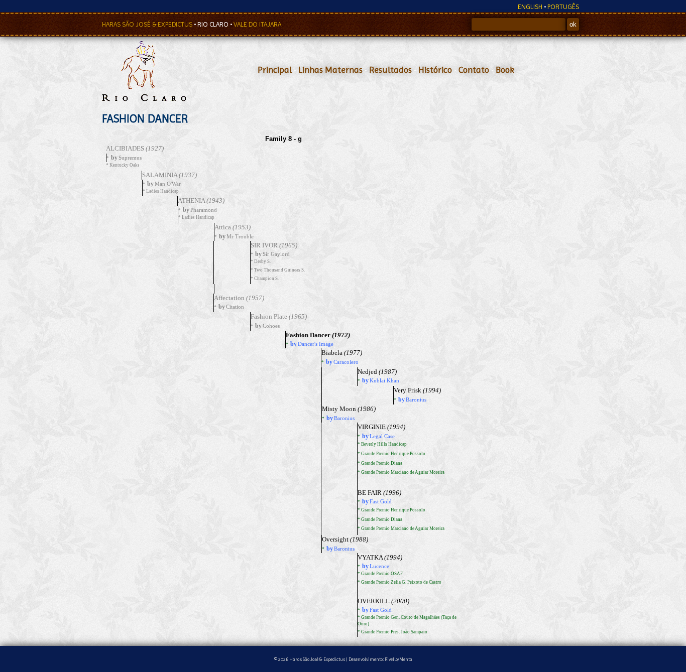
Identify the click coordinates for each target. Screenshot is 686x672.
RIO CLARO (213, 24)
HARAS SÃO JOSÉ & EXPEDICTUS (148, 24)
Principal (275, 70)
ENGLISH (530, 7)
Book (505, 70)
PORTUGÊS (563, 7)
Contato (474, 70)
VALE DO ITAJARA (257, 24)
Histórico (435, 70)
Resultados (390, 70)
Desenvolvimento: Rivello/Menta (380, 659)
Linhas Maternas (330, 70)
